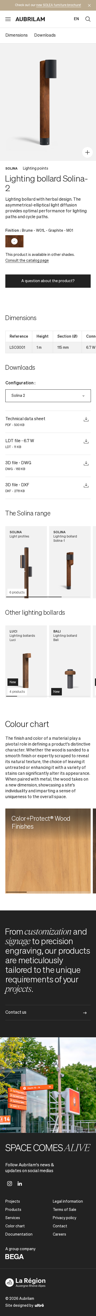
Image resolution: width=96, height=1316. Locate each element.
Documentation (19, 1234)
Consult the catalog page (27, 261)
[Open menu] (8, 19)
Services (12, 1218)
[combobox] (48, 395)
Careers (59, 1234)
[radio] (14, 241)
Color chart (15, 1226)
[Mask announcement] (89, 5)
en (76, 19)
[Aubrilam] (30, 19)
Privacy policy (64, 1218)
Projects (12, 1201)
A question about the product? (48, 281)
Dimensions (16, 35)
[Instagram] (9, 1183)
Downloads (45, 35)
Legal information (68, 1201)
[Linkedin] (19, 1183)
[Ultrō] (39, 1305)
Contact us (15, 1012)
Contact (60, 1226)
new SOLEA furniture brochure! (58, 5)
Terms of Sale (64, 1210)
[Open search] (88, 19)
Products (13, 1210)
